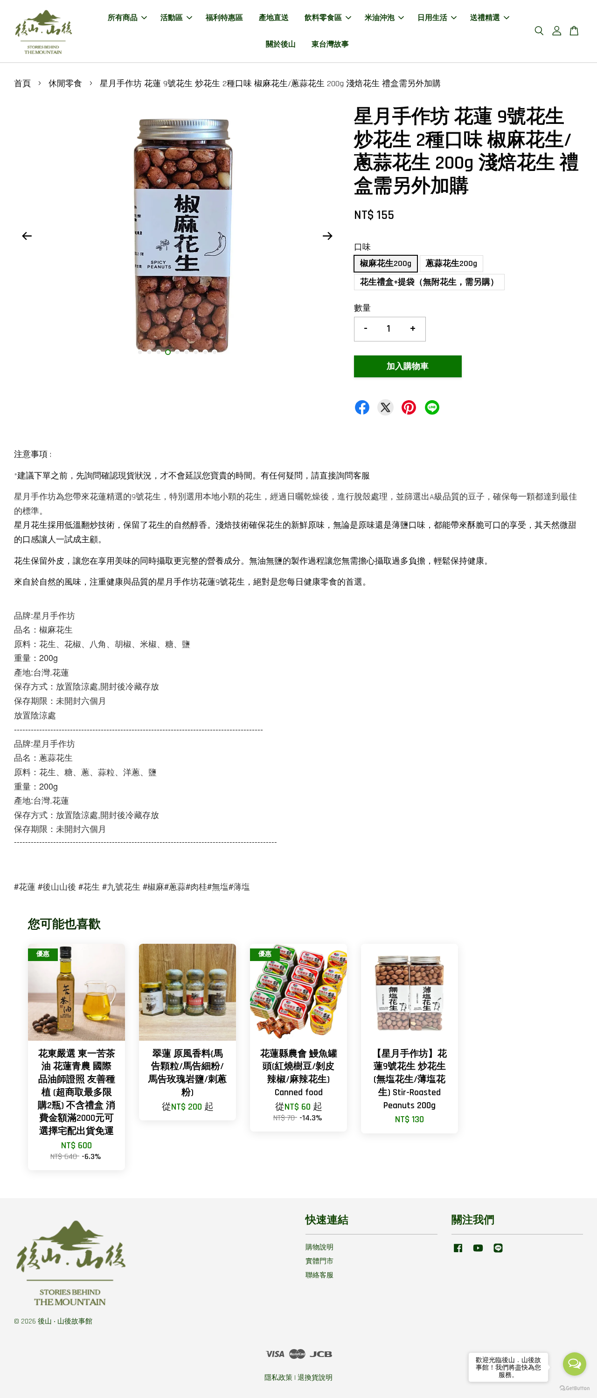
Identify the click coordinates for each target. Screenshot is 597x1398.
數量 (362, 308)
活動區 (171, 18)
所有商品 (123, 18)
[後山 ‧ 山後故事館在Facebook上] (458, 1252)
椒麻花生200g (385, 263)
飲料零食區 (323, 18)
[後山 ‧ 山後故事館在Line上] (498, 1252)
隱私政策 (278, 1377)
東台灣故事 (330, 44)
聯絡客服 (319, 1275)
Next (327, 235)
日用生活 (432, 18)
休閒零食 (65, 83)
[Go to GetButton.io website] (575, 1388)
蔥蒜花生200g (451, 263)
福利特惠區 (224, 18)
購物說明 (319, 1247)
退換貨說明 (315, 1377)
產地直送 (274, 18)
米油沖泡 (380, 18)
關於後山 (281, 44)
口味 (362, 247)
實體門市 (319, 1261)
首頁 (22, 83)
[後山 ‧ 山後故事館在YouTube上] (478, 1252)
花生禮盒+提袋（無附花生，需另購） (429, 282)
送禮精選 (485, 18)
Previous (26, 235)
